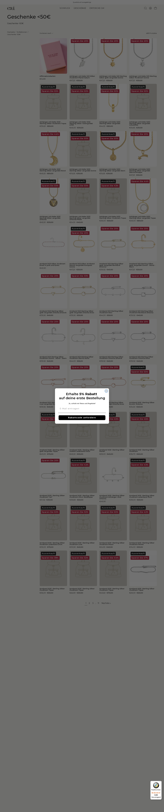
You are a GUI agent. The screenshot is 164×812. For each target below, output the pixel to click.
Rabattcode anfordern (82, 417)
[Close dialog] (106, 391)
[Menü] (160, 782)
